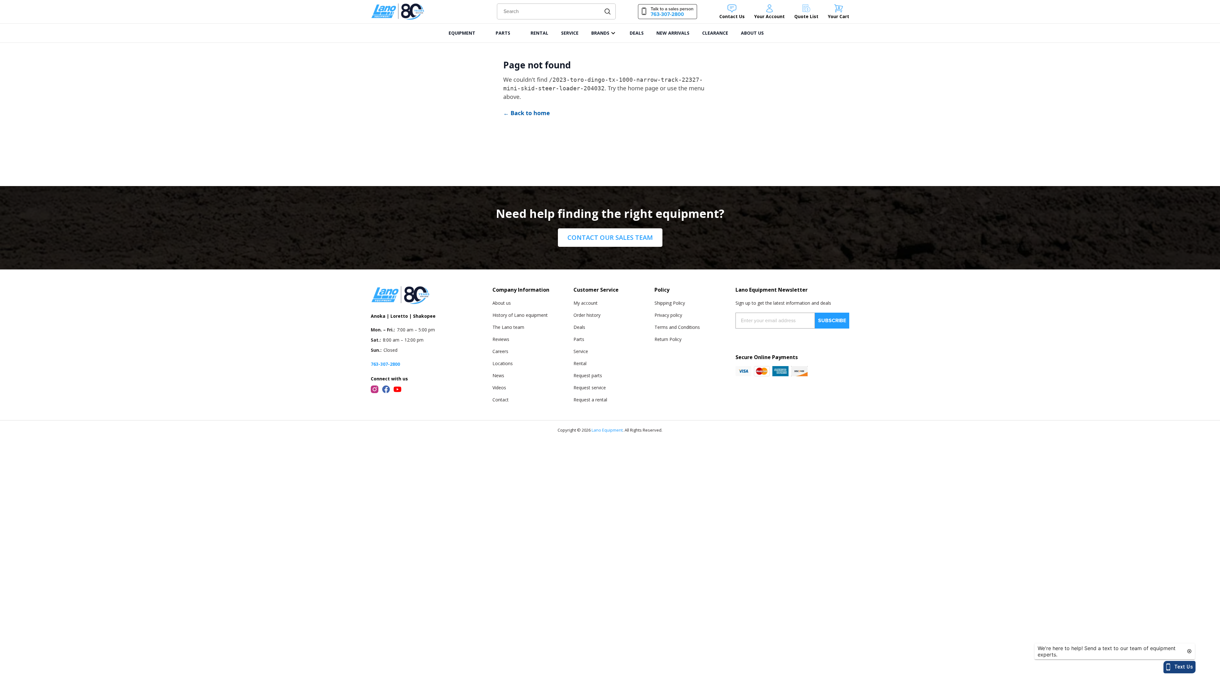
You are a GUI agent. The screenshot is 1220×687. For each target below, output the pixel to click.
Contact (500, 400)
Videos (499, 388)
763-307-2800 (385, 364)
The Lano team (508, 327)
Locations (502, 363)
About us (501, 303)
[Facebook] (386, 389)
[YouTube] (397, 389)
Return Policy (667, 339)
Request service (589, 388)
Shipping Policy (669, 303)
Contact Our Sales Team (610, 237)
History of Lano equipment (520, 315)
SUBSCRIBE (832, 320)
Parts (578, 339)
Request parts (587, 375)
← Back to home (526, 113)
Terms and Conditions (677, 327)
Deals (579, 327)
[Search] (608, 12)
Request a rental (590, 400)
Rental (579, 363)
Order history (586, 315)
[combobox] (556, 11)
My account (585, 303)
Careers (500, 351)
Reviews (500, 339)
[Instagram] (374, 389)
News (498, 375)
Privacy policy (668, 315)
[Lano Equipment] (398, 11)
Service (580, 351)
